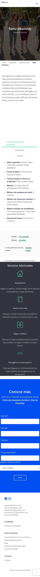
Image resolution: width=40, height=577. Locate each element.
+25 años (22, 240)
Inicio (4, 62)
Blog (6, 543)
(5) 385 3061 (17, 513)
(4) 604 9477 (15, 510)
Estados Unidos (24, 62)
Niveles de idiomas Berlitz (13, 540)
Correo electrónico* (8, 452)
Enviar (20, 478)
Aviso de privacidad (10, 549)
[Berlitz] (4, 3)
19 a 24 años (24, 237)
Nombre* (4, 416)
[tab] (19, 143)
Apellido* (4, 428)
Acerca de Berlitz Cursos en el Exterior (17, 537)
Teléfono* (4, 440)
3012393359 (14, 515)
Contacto (7, 560)
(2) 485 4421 (12, 508)
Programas (12, 62)
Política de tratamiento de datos (15, 400)
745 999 (12, 505)
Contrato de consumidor (12, 526)
